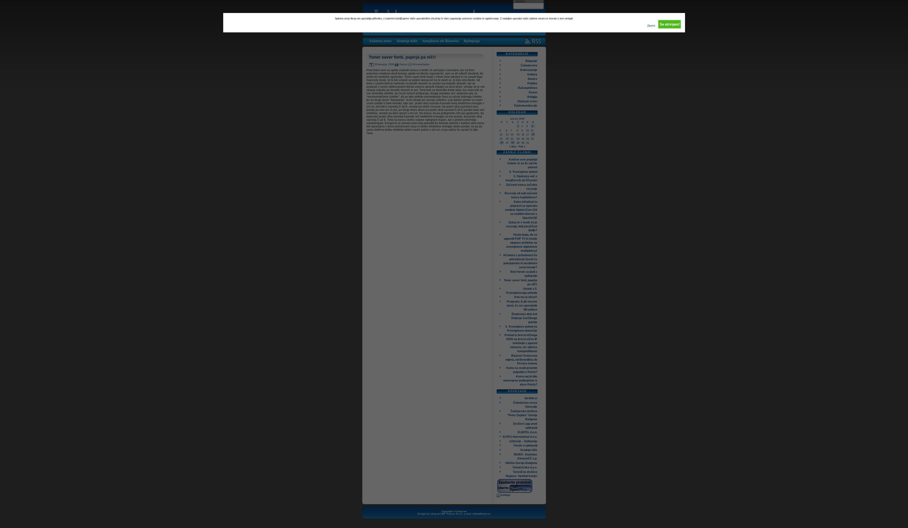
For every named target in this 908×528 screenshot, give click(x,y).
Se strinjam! (670, 24)
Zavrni (651, 25)
